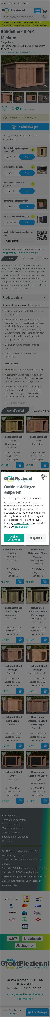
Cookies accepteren (14, 538)
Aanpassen (36, 538)
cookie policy (21, 526)
